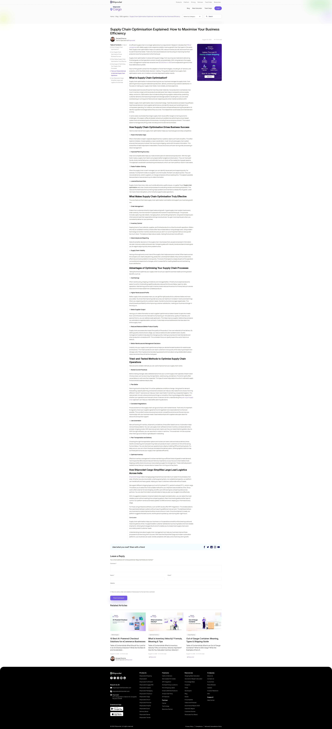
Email (169, 575)
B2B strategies (115, 634)
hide (124, 45)
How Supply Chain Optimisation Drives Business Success (116, 54)
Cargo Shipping (191, 634)
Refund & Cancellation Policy (213, 726)
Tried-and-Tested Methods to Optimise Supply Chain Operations (118, 73)
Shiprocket (131, 40)
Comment (113, 563)
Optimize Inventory (154, 634)
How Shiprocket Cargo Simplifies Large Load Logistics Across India (117, 80)
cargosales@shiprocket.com (121, 691)
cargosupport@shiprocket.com (121, 688)
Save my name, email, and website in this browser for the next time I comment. (133, 592)
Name (112, 575)
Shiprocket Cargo (134, 477)
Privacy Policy (189, 726)
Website (112, 583)
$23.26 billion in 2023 (165, 62)
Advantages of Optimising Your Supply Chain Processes (118, 66)
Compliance (199, 726)
